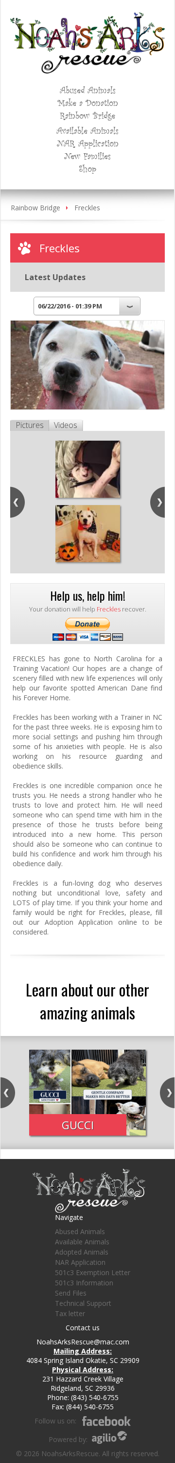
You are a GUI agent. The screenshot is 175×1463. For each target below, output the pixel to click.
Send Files (71, 1293)
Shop (87, 168)
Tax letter (70, 1313)
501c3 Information (84, 1282)
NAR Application (88, 143)
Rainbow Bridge (87, 115)
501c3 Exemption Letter (92, 1272)
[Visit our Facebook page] (106, 1420)
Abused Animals (88, 89)
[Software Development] (109, 1437)
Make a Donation (87, 102)
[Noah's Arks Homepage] (87, 16)
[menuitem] (87, 89)
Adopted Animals (81, 1252)
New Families (87, 155)
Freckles (87, 207)
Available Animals (87, 130)
